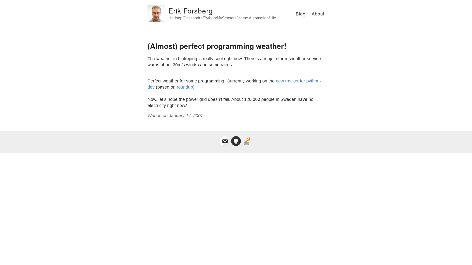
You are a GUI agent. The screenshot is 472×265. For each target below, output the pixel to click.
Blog (301, 13)
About (318, 13)
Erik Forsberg (190, 10)
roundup (185, 87)
